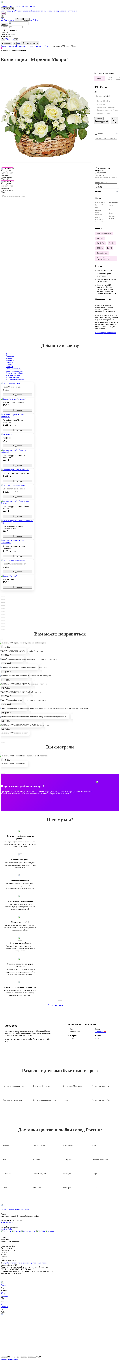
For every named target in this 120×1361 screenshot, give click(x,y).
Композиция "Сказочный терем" (14, 690)
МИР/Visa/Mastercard (104, 233)
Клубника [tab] (10, 360)
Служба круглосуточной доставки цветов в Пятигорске (25, 1263)
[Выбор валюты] (2, 16)
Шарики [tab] (9, 358)
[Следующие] (3, 195)
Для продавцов (7, 8)
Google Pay (100, 243)
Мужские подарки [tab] (13, 375)
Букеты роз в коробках (101, 1100)
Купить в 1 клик (114, 120)
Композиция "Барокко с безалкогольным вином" (20, 722)
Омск (5, 1188)
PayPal (109, 248)
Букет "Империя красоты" (11, 657)
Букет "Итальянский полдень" (13, 706)
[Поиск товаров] (3, 39)
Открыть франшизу (23, 11)
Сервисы (63, 11)
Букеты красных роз (100, 1086)
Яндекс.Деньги (102, 253)
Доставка (16, 6)
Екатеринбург (68, 1159)
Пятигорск (7, 44)
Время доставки (101, 182)
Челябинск (7, 1174)
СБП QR (100, 248)
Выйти (35, 20)
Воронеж (36, 1159)
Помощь (56, 11)
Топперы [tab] (9, 367)
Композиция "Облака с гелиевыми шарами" (18, 665)
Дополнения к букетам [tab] (15, 379)
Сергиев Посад (39, 1145)
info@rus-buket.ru (8, 1229)
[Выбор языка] (3, 13)
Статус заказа (73, 11)
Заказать (99, 118)
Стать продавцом (8, 11)
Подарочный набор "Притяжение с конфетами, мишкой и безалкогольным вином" (34, 714)
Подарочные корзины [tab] (14, 371)
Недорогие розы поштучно (13, 1086)
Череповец (37, 1188)
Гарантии (31, 6)
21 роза (65, 1100)
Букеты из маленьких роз (13, 1100)
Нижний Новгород (100, 1159)
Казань (5, 1159)
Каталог (4, 6)
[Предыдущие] (2, 599)
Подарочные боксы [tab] (13, 369)
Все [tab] (7, 354)
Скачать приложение (9, 1359)
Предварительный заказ (101, 122)
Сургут (95, 1145)
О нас (10, 6)
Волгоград (67, 1188)
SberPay (112, 243)
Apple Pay (100, 238)
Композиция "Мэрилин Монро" (13, 762)
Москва (6, 1145)
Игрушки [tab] (9, 365)
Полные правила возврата (105, 333)
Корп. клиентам (37, 11)
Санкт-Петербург (40, 1174)
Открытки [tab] (10, 356)
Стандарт (99, 78)
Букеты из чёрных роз (41, 1086)
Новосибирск (68, 1145)
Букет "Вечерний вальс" (10, 698)
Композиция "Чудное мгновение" (14, 731)
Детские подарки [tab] (12, 377)
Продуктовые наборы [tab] (14, 373)
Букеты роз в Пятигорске (73, 1086)
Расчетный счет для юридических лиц (103, 258)
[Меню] (16, 39)
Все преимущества (55, 1005)
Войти (26, 20)
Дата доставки (100, 173)
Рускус (111, 206)
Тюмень (95, 1188)
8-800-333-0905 (7, 1223)
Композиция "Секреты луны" (13, 649)
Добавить (18, 395)
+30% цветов (109, 78)
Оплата (24, 6)
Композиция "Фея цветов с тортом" (15, 681)
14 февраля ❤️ (100, 1032)
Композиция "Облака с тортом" (13, 673)
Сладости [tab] (9, 362)
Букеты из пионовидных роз (44, 1100)
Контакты (48, 11)
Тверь (94, 1174)
